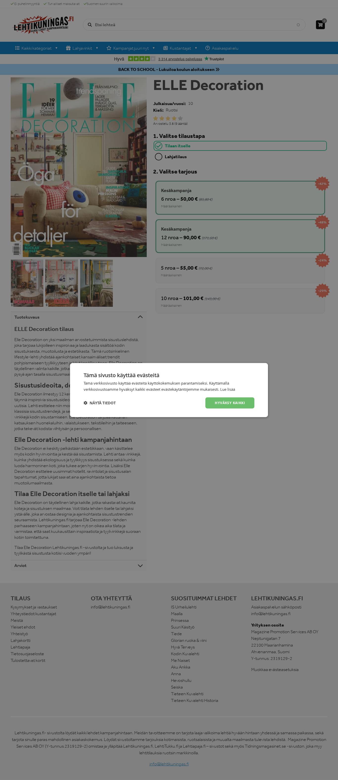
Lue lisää (227, 389)
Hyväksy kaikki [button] (230, 402)
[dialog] (169, 390)
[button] (100, 403)
